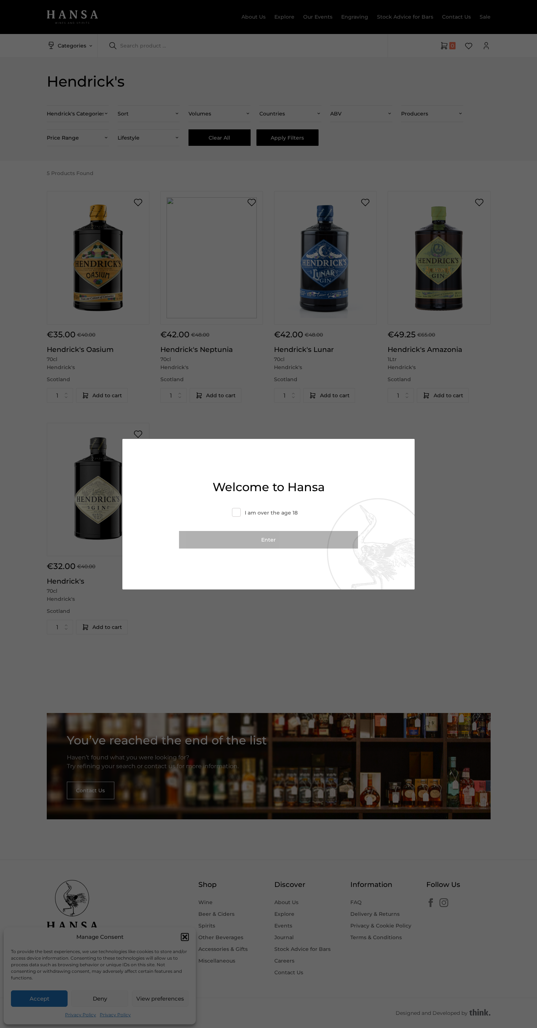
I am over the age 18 (271, 512)
